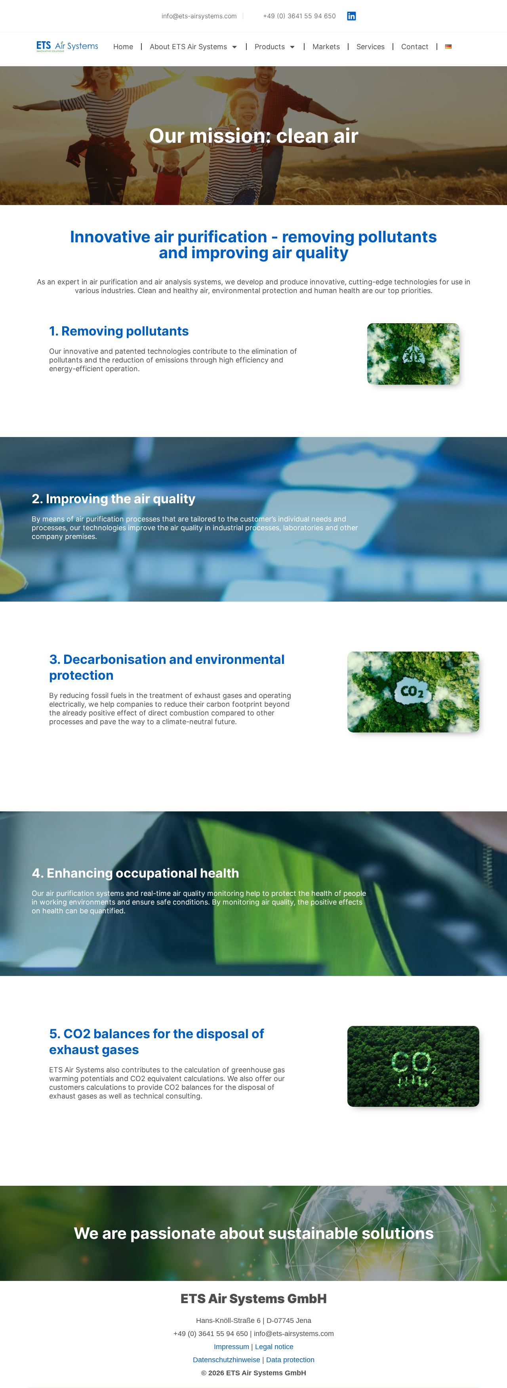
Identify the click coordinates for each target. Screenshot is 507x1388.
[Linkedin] (352, 16)
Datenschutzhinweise (226, 1360)
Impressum (231, 1347)
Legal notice (274, 1347)
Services (370, 46)
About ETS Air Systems (188, 46)
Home (123, 46)
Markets (326, 46)
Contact (415, 46)
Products (270, 46)
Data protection (290, 1360)
